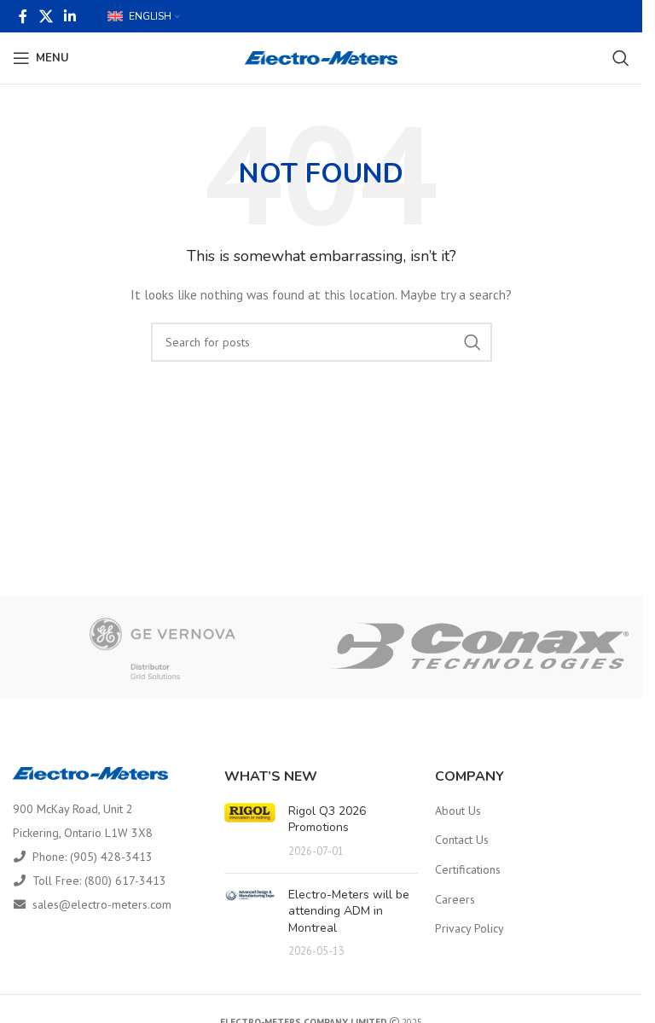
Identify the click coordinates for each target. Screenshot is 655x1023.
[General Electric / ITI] (163, 647)
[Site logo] (321, 57)
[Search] (621, 58)
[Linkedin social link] (69, 16)
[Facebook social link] (23, 16)
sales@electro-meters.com (101, 904)
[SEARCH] (472, 342)
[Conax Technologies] (480, 647)
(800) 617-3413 (125, 880)
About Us (458, 810)
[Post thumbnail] (249, 831)
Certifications (468, 869)
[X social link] (45, 16)
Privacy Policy (469, 928)
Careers (455, 899)
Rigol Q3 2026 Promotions (327, 819)
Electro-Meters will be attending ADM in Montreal (348, 911)
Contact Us (462, 839)
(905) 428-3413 (111, 856)
